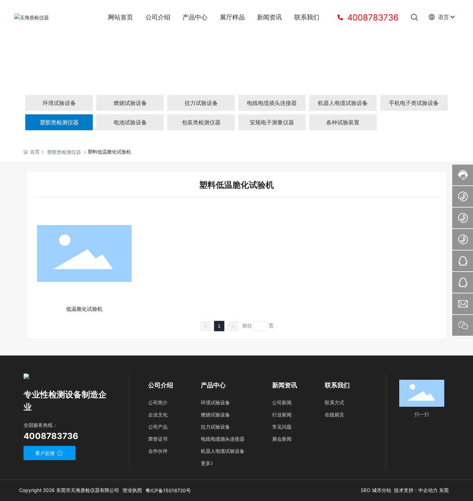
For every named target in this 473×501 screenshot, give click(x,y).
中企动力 (428, 490)
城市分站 (381, 490)
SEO (366, 490)
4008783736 (372, 17)
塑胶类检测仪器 (64, 152)
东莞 (444, 490)
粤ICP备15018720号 (168, 490)
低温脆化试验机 (84, 309)
